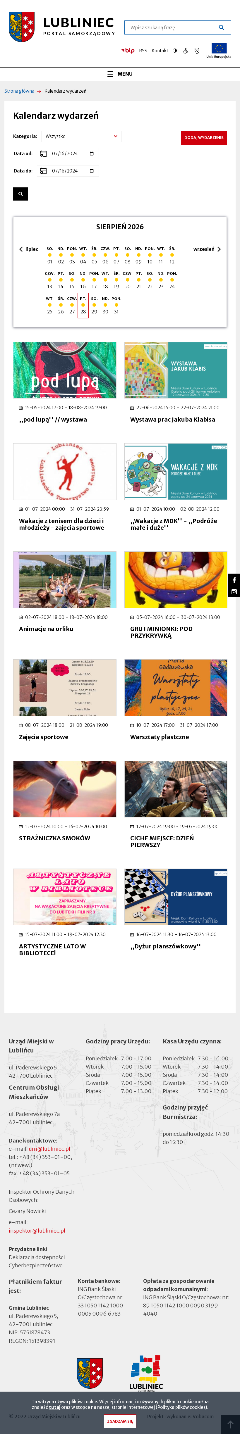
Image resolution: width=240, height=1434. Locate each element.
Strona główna (19, 91)
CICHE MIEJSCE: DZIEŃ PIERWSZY (162, 841)
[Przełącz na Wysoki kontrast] (176, 51)
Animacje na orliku (46, 628)
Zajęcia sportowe (43, 737)
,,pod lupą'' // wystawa (53, 419)
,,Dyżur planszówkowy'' (165, 946)
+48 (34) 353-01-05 (44, 1173)
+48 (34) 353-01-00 (45, 1157)
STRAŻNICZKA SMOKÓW (54, 838)
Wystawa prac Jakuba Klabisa (172, 419)
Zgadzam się (120, 1421)
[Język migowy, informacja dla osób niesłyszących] (186, 51)
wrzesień (204, 249)
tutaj (54, 1407)
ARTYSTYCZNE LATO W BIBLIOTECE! (52, 950)
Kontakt (160, 51)
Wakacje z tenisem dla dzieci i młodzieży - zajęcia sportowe (61, 524)
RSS (143, 51)
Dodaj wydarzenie (204, 137)
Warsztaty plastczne (159, 737)
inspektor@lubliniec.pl (37, 1230)
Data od (22, 153)
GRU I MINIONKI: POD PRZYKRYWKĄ (161, 632)
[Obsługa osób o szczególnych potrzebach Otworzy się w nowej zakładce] (197, 51)
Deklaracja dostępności (37, 1257)
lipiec (29, 249)
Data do (22, 171)
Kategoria (24, 136)
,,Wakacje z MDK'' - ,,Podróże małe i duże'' (173, 524)
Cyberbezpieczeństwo (36, 1265)
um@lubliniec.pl (49, 1148)
